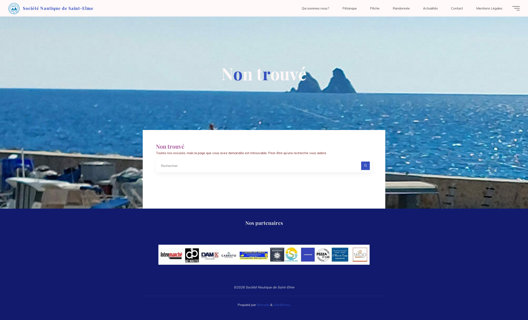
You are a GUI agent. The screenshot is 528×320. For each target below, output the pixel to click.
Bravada (262, 305)
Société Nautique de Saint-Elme (58, 8)
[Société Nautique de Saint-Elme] (14, 8)
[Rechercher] (365, 166)
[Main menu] (516, 8)
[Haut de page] (512, 304)
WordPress (281, 305)
